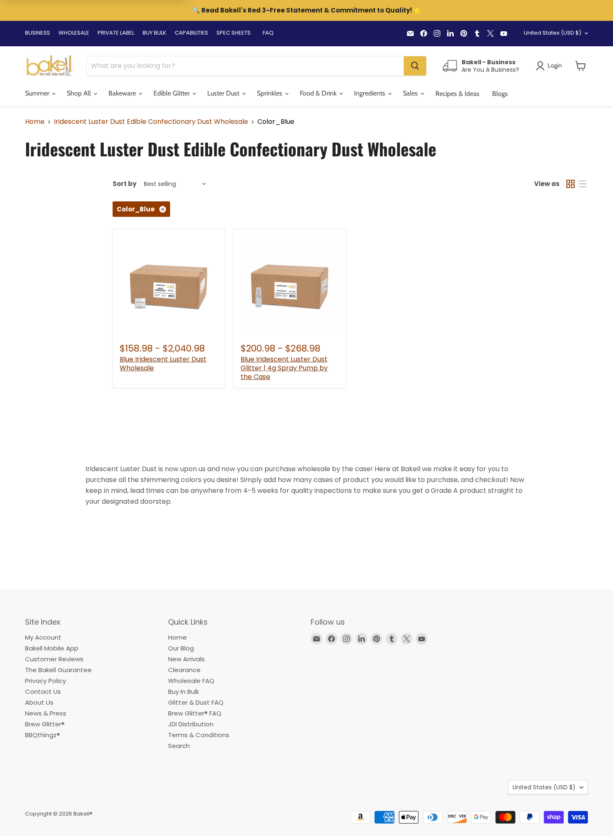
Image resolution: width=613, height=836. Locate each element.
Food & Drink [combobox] (319, 93)
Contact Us (43, 691)
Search (179, 745)
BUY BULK (154, 33)
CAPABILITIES (191, 33)
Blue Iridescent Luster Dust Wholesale (163, 363)
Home (35, 122)
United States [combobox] (552, 33)
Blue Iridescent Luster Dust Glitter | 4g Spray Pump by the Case (284, 368)
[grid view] (570, 184)
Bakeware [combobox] (123, 93)
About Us (39, 702)
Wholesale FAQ (191, 680)
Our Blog (181, 648)
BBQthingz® (42, 735)
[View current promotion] (306, 11)
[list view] (582, 184)
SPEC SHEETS (233, 33)
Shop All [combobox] (80, 93)
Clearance (184, 669)
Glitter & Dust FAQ (196, 702)
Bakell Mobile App (51, 648)
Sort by (124, 183)
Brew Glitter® (45, 724)
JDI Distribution (191, 724)
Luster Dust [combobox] (224, 93)
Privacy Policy (45, 680)
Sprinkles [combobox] (270, 93)
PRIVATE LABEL (116, 33)
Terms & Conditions (198, 735)
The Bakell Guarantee (58, 669)
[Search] (415, 65)
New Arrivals (186, 659)
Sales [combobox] (411, 93)
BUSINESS (37, 33)
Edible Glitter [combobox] (172, 93)
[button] (580, 66)
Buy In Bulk (183, 691)
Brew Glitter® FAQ (194, 713)
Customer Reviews (54, 659)
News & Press (45, 713)
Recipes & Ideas (457, 94)
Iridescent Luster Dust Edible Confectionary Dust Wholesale (151, 122)
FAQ (268, 33)
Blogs (500, 94)
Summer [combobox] (38, 93)
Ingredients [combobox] (370, 93)
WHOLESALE (73, 33)
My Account (43, 637)
